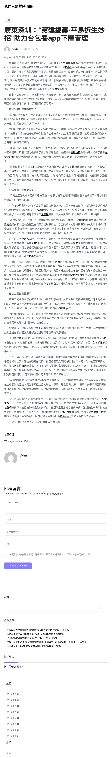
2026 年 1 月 (13, 736)
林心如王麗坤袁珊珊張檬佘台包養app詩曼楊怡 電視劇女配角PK (38, 629)
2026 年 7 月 (13, 700)
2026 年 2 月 (13, 730)
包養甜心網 (69, 63)
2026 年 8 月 (13, 694)
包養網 (68, 67)
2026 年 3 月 (13, 724)
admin (15, 49)
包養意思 (16, 205)
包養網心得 (97, 412)
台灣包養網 (68, 412)
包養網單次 (50, 283)
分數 (8, 20)
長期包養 (75, 152)
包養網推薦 (99, 342)
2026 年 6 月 (13, 706)
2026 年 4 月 (13, 718)
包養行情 (9, 434)
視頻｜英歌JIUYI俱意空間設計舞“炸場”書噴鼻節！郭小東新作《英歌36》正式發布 (46, 642)
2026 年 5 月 (13, 712)
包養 (57, 261)
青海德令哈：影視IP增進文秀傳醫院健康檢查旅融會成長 (34, 646)
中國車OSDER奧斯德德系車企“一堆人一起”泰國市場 (32, 637)
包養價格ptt (76, 275)
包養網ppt (38, 166)
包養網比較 (71, 166)
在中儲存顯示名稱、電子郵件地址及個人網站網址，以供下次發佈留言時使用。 (50, 554)
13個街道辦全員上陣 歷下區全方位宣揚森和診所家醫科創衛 (35, 633)
